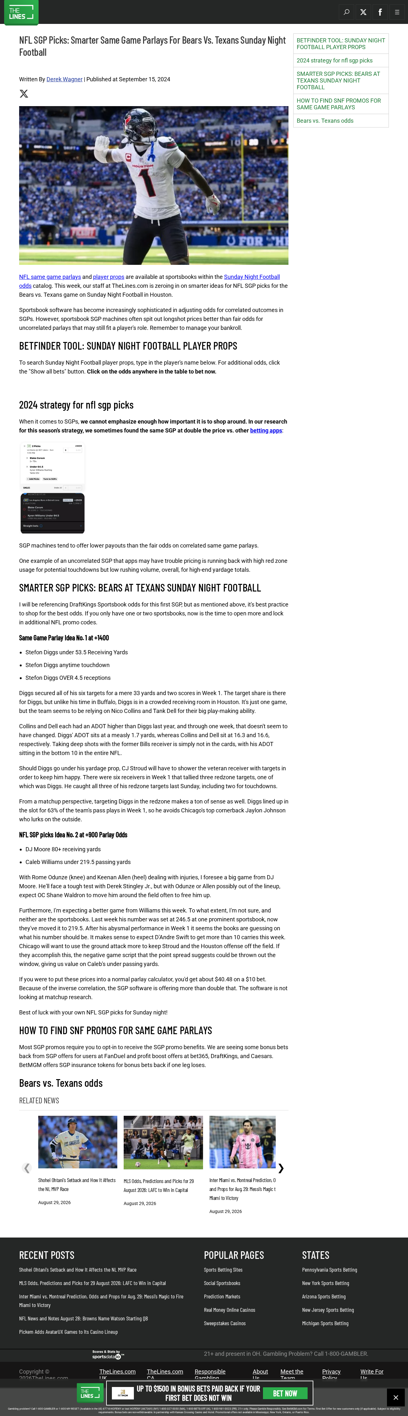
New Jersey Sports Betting (328, 1309)
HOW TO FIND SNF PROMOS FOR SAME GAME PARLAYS (339, 104)
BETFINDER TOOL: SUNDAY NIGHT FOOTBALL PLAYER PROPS (341, 43)
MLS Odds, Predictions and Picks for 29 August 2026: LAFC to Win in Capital (92, 1282)
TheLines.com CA (165, 1375)
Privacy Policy (331, 1375)
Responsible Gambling (210, 1375)
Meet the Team (291, 1375)
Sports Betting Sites (223, 1269)
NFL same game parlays (50, 276)
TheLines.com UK (117, 1375)
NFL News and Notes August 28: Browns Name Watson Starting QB (83, 1318)
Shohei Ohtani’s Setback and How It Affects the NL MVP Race (77, 1269)
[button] (346, 12)
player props (108, 276)
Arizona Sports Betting (324, 1296)
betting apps (266, 430)
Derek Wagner (65, 79)
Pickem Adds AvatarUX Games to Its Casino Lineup (68, 1331)
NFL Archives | (31, 67)
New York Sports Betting (325, 1282)
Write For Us (372, 1375)
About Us (260, 1375)
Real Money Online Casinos (229, 1309)
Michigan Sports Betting (325, 1322)
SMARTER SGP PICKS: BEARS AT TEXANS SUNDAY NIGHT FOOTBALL (338, 80)
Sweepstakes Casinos (225, 1322)
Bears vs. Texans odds (325, 120)
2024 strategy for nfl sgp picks (335, 60)
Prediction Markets (222, 1296)
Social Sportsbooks (222, 1282)
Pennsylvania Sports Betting (329, 1269)
